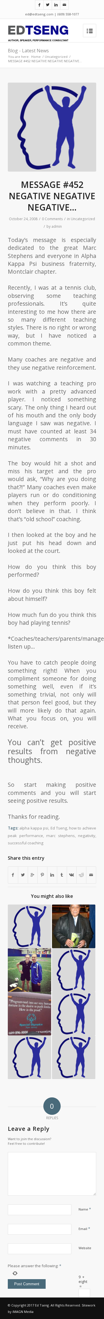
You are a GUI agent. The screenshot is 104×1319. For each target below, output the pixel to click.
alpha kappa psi (33, 828)
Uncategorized (56, 56)
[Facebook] (39, 4)
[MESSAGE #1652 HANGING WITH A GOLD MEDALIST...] (29, 970)
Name (85, 1209)
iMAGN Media (23, 1311)
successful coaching (25, 842)
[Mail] (64, 4)
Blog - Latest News (28, 50)
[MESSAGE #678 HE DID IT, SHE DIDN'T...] (73, 1057)
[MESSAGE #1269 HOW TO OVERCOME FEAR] (29, 1057)
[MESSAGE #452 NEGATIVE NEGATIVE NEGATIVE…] (52, 127)
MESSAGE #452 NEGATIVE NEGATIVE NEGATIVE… (52, 196)
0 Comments (52, 218)
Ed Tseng (59, 828)
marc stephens (60, 835)
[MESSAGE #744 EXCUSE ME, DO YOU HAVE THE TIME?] (73, 970)
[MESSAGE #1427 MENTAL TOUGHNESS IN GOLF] (29, 926)
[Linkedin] (56, 4)
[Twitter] (48, 4)
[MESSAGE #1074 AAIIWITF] (73, 1013)
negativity (86, 835)
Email (84, 1228)
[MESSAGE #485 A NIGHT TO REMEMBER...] (73, 926)
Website (85, 1248)
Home (36, 56)
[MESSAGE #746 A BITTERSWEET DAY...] (29, 1013)
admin (56, 226)
